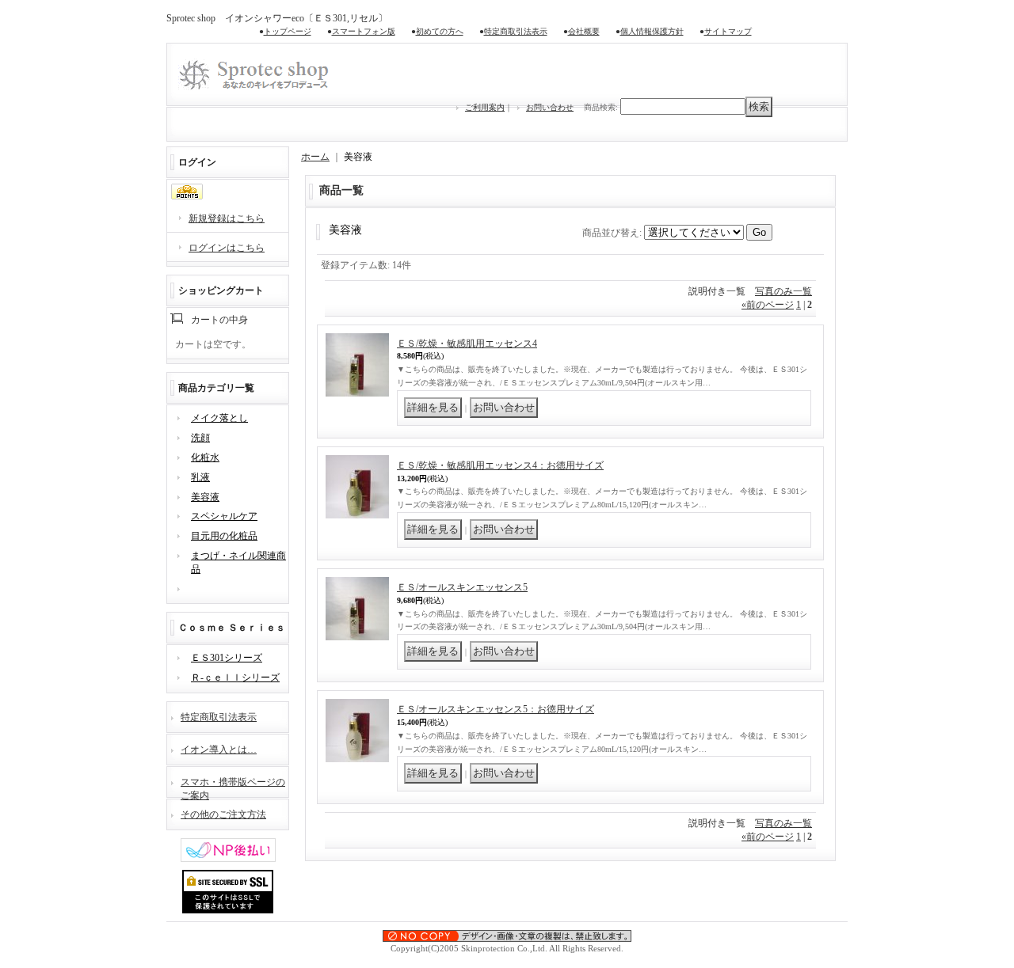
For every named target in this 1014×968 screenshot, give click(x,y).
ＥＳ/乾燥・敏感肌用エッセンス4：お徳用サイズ (500, 465)
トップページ (287, 31)
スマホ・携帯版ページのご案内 (233, 787)
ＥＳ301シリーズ (226, 657)
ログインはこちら (227, 247)
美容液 (205, 497)
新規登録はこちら (227, 218)
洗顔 (200, 437)
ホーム (315, 156)
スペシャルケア (224, 516)
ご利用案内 (485, 107)
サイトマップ (728, 31)
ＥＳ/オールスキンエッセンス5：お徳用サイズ (495, 709)
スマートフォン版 (363, 31)
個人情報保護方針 (652, 31)
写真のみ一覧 (783, 291)
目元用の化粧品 (224, 535)
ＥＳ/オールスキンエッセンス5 (462, 587)
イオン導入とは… (219, 749)
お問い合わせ (550, 107)
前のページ (767, 304)
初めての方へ (439, 31)
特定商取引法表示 (515, 31)
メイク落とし (219, 417)
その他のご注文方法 (223, 814)
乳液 (200, 477)
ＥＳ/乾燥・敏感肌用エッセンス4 (467, 343)
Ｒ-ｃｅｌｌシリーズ (235, 677)
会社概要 (584, 31)
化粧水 (205, 457)
